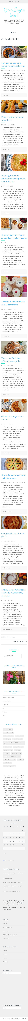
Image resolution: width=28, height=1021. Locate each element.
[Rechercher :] (12, 655)
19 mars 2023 (6, 394)
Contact (5, 923)
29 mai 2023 (6, 149)
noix (7, 753)
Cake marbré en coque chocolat (11, 891)
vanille (8, 762)
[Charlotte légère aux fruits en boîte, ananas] (14, 470)
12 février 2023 (6, 453)
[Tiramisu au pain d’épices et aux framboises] (14, 296)
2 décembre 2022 (7, 568)
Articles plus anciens (8, 637)
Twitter (5, 954)
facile (8, 747)
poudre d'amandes (12, 756)
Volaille (5, 712)
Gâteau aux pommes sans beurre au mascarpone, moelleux (13, 593)
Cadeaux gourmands (8, 697)
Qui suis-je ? (6, 938)
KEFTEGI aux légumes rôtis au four (12, 882)
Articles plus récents (20, 642)
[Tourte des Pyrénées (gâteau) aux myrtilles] (14, 353)
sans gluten (9, 759)
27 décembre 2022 (7, 511)
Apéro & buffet (7, 701)
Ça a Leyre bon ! (14, 12)
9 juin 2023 (5, 95)
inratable (19, 747)
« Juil (4, 853)
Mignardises (11, 124)
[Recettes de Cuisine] (8, 861)
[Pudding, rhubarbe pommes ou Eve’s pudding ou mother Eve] (14, 170)
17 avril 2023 (6, 336)
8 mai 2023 (5, 271)
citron (20, 735)
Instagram (5, 958)
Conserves (5, 541)
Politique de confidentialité (10, 934)
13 (13, 837)
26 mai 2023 (6, 213)
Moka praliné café (7, 878)
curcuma (17, 739)
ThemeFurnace (14, 1019)
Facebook (5, 950)
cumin (7, 739)
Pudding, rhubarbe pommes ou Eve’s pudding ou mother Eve (13, 178)
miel (17, 750)
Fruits (15, 70)
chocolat (9, 735)
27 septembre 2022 (7, 629)
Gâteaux (22, 70)
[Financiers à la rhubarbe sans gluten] (14, 112)
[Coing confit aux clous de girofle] (14, 528)
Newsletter (6, 931)
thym (20, 759)
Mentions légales (7, 927)
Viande (4, 708)
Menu (15, 32)
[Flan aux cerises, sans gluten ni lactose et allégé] (14, 58)
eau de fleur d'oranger (12, 743)
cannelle (8, 732)
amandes (8, 729)
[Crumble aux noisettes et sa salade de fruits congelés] (14, 230)
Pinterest (5, 961)
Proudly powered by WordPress (9, 1018)
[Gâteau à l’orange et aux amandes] (14, 411)
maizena (8, 750)
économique (10, 766)
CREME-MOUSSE (6, 70)
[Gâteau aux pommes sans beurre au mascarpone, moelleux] (14, 585)
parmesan (16, 753)
